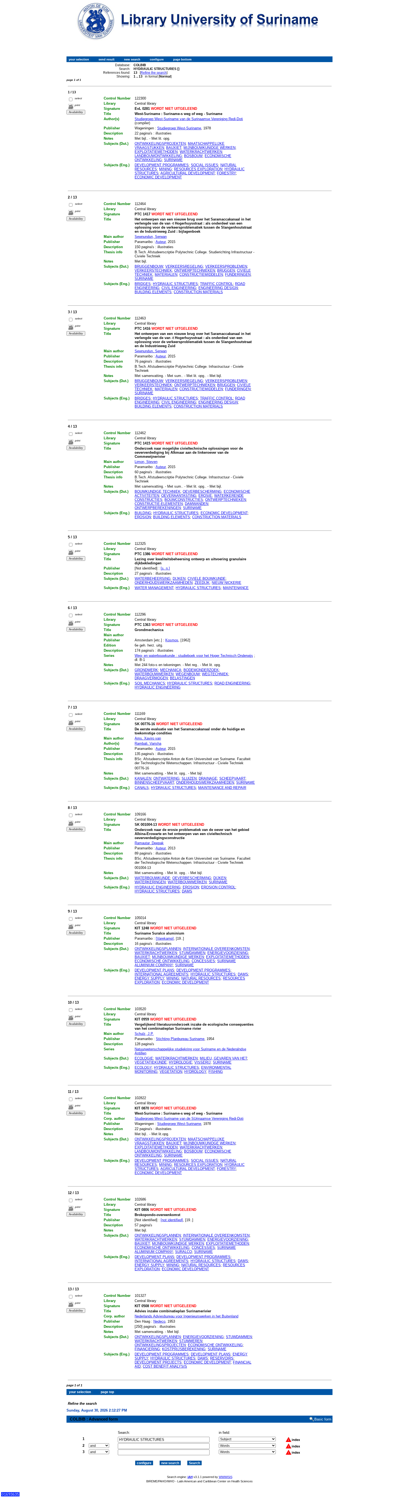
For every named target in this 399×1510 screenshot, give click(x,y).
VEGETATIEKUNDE (151, 1062)
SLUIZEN (189, 778)
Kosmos (171, 640)
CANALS (142, 788)
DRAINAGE (208, 778)
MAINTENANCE (236, 588)
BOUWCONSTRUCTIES (183, 500)
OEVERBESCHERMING (202, 492)
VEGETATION (171, 1072)
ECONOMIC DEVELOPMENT (158, 177)
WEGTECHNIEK (215, 674)
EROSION (143, 517)
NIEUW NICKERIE (226, 583)
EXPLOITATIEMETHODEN (156, 152)
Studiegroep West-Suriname (179, 128)
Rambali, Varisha (148, 743)
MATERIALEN (166, 275)
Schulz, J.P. (144, 1034)
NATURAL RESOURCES (201, 978)
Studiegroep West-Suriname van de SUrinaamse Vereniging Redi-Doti (189, 1118)
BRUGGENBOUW (149, 266)
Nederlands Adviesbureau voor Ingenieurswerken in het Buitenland (186, 1316)
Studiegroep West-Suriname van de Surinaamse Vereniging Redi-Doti (189, 119)
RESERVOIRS (221, 1358)
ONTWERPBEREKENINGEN (158, 508)
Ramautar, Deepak (149, 843)
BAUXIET (173, 148)
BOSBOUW (193, 156)
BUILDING (143, 513)
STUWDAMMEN (192, 953)
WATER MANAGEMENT (154, 588)
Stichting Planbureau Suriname (180, 1039)
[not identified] (172, 1220)
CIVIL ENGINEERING (179, 288)
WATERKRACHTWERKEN (201, 152)
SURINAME (173, 160)
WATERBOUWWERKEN (154, 674)
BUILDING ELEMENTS (153, 292)
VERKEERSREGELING (184, 266)
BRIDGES (143, 284)
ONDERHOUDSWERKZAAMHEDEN (163, 583)
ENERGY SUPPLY (149, 978)
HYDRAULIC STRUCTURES (175, 284)
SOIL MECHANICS (150, 683)
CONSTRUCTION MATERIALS (198, 292)
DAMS (187, 891)
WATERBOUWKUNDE (152, 878)
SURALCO (183, 1252)
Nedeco (159, 1321)
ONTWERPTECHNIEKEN (194, 270)
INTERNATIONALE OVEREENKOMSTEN (216, 949)
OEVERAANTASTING (178, 496)
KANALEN (143, 778)
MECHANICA (170, 670)
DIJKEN (179, 579)
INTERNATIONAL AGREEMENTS (161, 974)
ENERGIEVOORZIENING (227, 953)
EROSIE (205, 496)
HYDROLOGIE (180, 1062)
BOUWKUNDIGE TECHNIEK (157, 492)
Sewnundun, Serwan (151, 237)
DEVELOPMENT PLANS (154, 970)
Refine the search (154, 73)
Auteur (161, 242)
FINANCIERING (147, 1349)
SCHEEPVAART (232, 778)
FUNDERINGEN (238, 275)
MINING (165, 169)
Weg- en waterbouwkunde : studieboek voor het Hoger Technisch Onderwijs (194, 656)
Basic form (322, 1419)
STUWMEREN (190, 1341)
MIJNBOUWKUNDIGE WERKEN (178, 957)
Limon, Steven (146, 462)
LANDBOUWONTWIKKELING (158, 156)
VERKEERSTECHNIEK (153, 270)
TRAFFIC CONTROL (216, 284)
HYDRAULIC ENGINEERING (157, 687)
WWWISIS (225, 1477)
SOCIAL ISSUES (204, 165)
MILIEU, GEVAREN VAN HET (223, 1058)
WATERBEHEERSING (152, 579)
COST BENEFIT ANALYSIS (165, 1366)
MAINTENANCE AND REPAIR (222, 788)
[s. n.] (165, 568)
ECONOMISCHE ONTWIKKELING (162, 961)
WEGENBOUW (188, 674)
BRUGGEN (226, 270)
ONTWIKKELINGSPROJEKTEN (160, 144)
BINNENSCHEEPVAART (154, 782)
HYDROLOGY (195, 1072)
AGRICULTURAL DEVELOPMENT (187, 173)
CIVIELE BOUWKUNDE (207, 579)
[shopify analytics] (10, 1495)
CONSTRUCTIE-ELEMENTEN (159, 504)
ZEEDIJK (202, 583)
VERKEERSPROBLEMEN (226, 266)
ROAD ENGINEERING (232, 683)
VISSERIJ (202, 1062)
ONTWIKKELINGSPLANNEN (158, 949)
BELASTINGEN (182, 678)
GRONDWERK (146, 670)
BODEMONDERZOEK (201, 670)
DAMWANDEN (196, 504)
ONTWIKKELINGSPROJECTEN (160, 1345)
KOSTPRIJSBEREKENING (183, 1349)
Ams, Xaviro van (148, 738)
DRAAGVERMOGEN (151, 678)
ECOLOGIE (144, 1058)
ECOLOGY (143, 1068)
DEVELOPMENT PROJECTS (158, 1362)
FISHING (215, 1072)
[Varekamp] (165, 938)
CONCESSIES (203, 961)
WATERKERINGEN (150, 882)
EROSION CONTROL (218, 887)
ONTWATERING (166, 778)
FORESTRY (226, 173)
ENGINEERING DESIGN (218, 288)
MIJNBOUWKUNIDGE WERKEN (209, 148)
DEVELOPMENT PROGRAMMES (162, 165)
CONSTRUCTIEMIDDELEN (201, 275)
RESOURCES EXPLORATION (198, 169)
